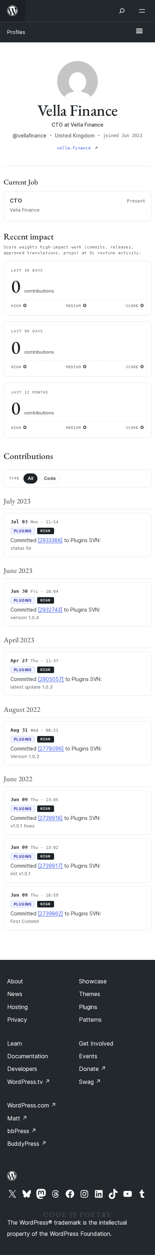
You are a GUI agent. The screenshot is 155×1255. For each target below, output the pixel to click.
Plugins (88, 1007)
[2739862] (50, 913)
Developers (22, 1068)
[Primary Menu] (139, 31)
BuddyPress (26, 1143)
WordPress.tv (28, 1081)
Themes (89, 993)
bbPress (21, 1131)
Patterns (90, 1019)
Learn (14, 1043)
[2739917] (50, 866)
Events (88, 1056)
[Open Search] (122, 11)
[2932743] (50, 610)
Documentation (27, 1056)
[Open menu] (143, 11)
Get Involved (96, 1043)
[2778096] (51, 748)
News (14, 993)
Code (50, 478)
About (15, 981)
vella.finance (75, 148)
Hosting (17, 1007)
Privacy (17, 1019)
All (30, 478)
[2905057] (51, 679)
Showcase (93, 981)
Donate (92, 1068)
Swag (90, 1081)
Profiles (16, 32)
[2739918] (50, 818)
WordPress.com (31, 1105)
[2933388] (50, 540)
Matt (17, 1118)
